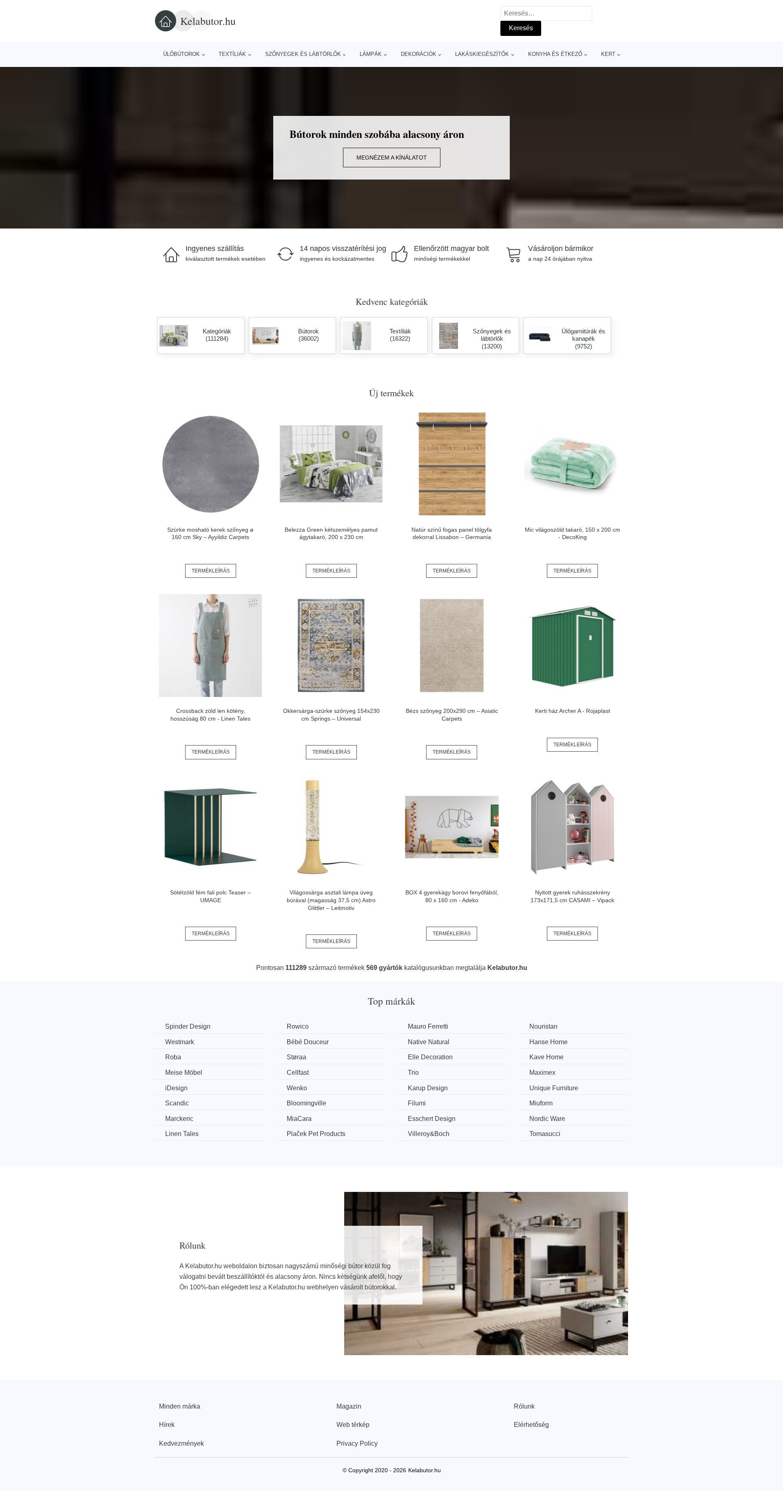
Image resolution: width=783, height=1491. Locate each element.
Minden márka (179, 1406)
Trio (413, 1072)
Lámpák (371, 54)
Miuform (541, 1103)
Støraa (296, 1057)
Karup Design (428, 1088)
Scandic (177, 1103)
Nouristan (543, 1026)
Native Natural (428, 1041)
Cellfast (298, 1072)
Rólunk (524, 1406)
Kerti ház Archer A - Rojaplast (572, 711)
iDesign (176, 1088)
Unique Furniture (553, 1088)
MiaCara (299, 1118)
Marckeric (179, 1118)
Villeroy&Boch (428, 1133)
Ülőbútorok (181, 54)
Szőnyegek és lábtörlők (303, 54)
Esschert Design (432, 1118)
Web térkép (352, 1424)
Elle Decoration (430, 1057)
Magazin (348, 1406)
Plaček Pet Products (316, 1133)
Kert (608, 54)
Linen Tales (182, 1133)
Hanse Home (548, 1041)
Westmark (179, 1041)
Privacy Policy (357, 1443)
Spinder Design (187, 1026)
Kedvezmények (181, 1443)
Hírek (167, 1424)
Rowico (298, 1026)
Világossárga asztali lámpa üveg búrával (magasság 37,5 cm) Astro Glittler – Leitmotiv (331, 900)
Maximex (542, 1072)
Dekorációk (418, 54)
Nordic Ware (547, 1118)
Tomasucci (544, 1133)
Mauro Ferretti (428, 1026)
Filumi (417, 1103)
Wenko (297, 1088)
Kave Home (546, 1057)
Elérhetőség (531, 1424)
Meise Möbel (183, 1072)
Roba (173, 1057)
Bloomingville (306, 1103)
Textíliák (232, 54)
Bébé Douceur (308, 1041)
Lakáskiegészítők (482, 54)
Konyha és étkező (555, 54)
